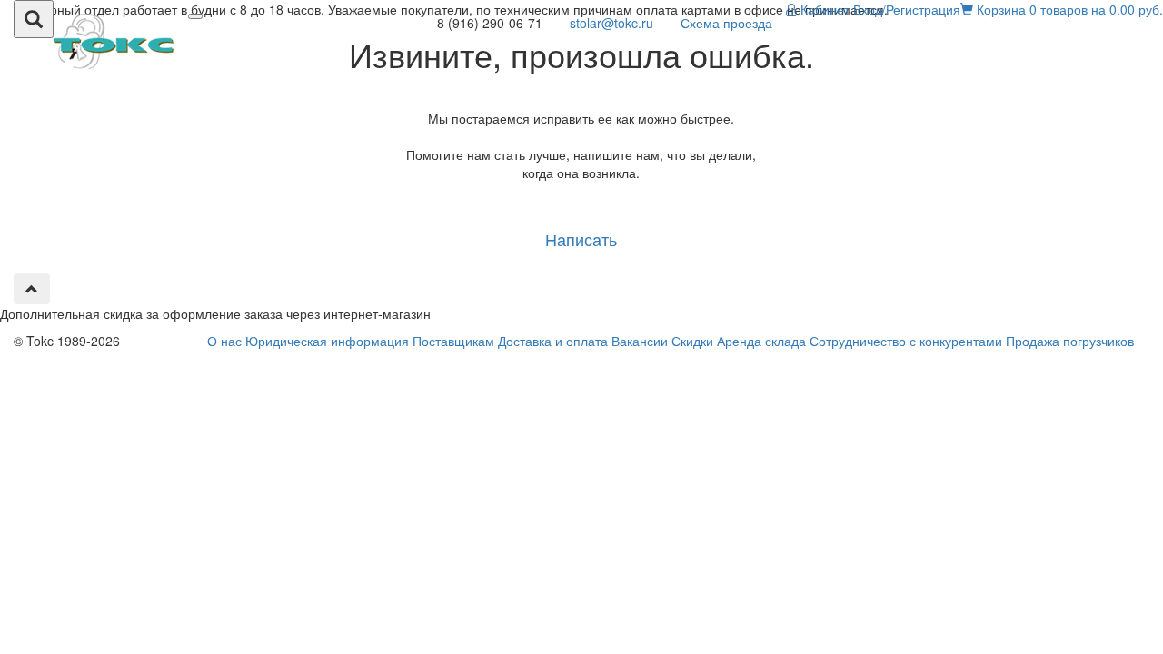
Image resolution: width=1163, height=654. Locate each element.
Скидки (692, 341)
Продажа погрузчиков (1070, 341)
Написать (581, 239)
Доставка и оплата (553, 341)
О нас (224, 341)
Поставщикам (453, 341)
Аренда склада (761, 341)
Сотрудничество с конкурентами (906, 341)
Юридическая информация (327, 341)
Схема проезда (726, 23)
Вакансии (639, 341)
